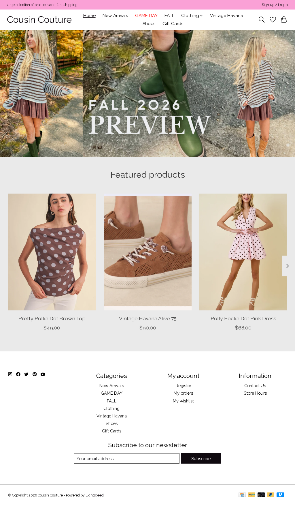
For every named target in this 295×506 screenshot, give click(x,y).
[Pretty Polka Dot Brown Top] (52, 252)
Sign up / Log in (275, 5)
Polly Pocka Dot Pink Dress (243, 318)
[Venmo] (280, 495)
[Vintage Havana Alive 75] (148, 252)
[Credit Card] (242, 495)
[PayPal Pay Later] (271, 495)
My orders (183, 393)
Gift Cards (173, 23)
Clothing (111, 408)
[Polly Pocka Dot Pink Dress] (243, 252)
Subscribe (201, 458)
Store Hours (255, 393)
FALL (169, 15)
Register (183, 385)
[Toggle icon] (261, 19)
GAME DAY (146, 15)
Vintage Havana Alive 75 (147, 318)
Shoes (149, 23)
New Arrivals (115, 15)
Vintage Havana (226, 15)
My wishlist (183, 400)
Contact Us (255, 385)
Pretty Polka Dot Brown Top (51, 318)
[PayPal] (252, 495)
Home (89, 15)
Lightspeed (95, 495)
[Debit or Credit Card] (261, 495)
